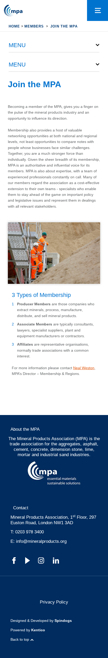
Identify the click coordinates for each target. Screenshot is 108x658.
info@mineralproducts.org (41, 541)
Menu (17, 45)
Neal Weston (83, 368)
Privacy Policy (54, 602)
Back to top (19, 639)
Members (34, 26)
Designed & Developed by (41, 620)
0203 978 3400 (29, 531)
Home (14, 26)
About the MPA (25, 429)
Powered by (27, 630)
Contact (20, 507)
